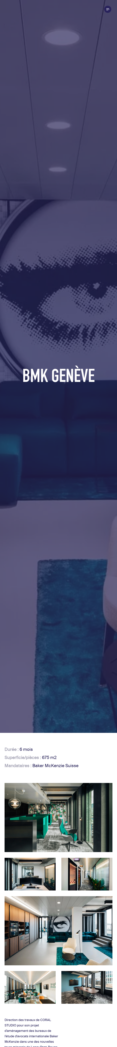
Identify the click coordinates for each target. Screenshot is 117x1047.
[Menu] (107, 9)
